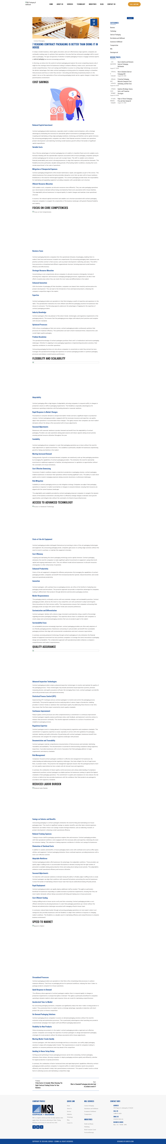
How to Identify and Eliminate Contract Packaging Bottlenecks (125, 64)
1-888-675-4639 (117, 1113)
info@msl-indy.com (118, 1119)
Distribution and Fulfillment (117, 38)
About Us (60, 4)
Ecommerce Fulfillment (116, 42)
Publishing (86, 1126)
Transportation (114, 45)
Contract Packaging (39, 41)
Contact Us (111, 4)
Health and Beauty (88, 1124)
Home (51, 4)
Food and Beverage (89, 1132)
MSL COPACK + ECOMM (52, 1141)
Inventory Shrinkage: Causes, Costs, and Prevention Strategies (125, 91)
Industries (92, 4)
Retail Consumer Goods (90, 1129)
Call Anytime (134, 4)
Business (112, 27)
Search (130, 18)
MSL (111, 49)
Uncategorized (114, 52)
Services (70, 4)
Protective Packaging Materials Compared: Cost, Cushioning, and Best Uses (125, 81)
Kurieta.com (130, 1141)
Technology (81, 4)
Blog (102, 4)
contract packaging (39, 59)
